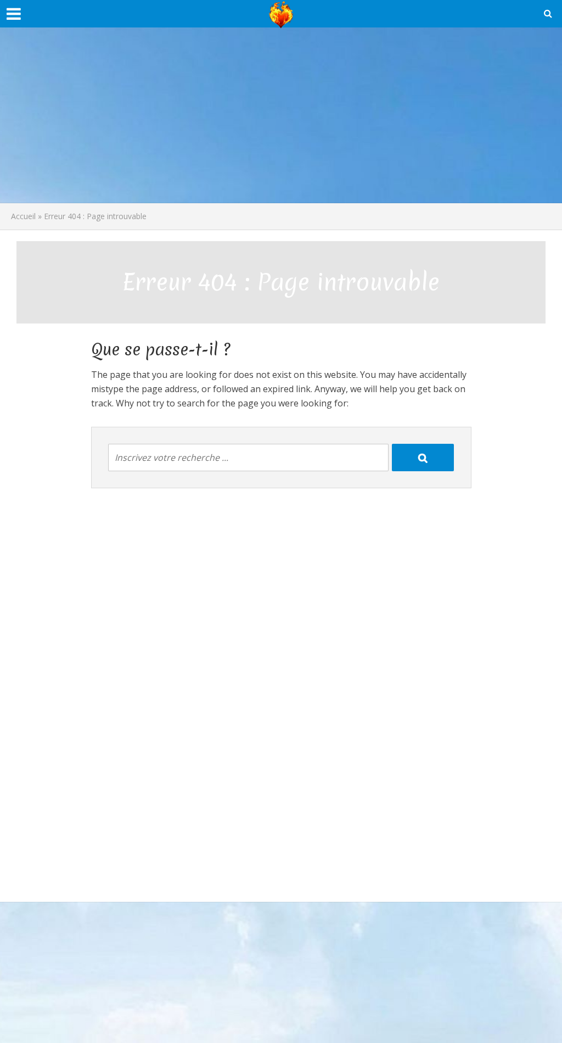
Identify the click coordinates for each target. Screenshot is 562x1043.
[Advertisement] (281, 115)
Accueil (23, 216)
